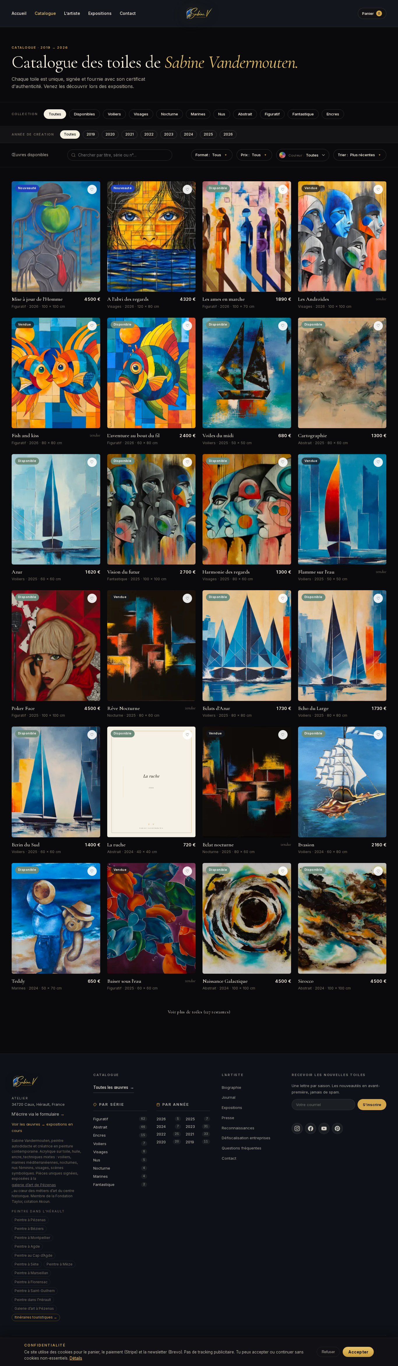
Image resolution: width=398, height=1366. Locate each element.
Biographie (231, 1087)
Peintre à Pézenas (30, 1220)
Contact (128, 13)
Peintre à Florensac (31, 1282)
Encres (333, 114)
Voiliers (114, 114)
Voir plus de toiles (199, 1012)
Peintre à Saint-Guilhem (35, 1290)
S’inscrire (372, 1104)
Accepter (358, 1351)
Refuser (328, 1352)
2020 (110, 134)
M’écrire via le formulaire (38, 1114)
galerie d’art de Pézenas (34, 1184)
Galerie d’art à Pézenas (34, 1308)
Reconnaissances (238, 1128)
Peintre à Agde (27, 1246)
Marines (198, 114)
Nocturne (169, 114)
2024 (188, 134)
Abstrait (245, 114)
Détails (76, 1358)
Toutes (55, 114)
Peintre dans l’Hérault (33, 1300)
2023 (168, 134)
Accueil (19, 13)
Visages (141, 114)
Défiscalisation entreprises (246, 1137)
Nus (221, 114)
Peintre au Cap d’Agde (33, 1255)
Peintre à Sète (27, 1264)
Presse (228, 1117)
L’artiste (72, 13)
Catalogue (45, 13)
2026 (228, 134)
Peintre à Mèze (60, 1264)
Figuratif (272, 114)
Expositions (100, 13)
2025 (208, 134)
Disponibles (84, 114)
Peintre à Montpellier (32, 1237)
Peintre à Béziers (29, 1228)
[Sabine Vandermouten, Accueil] (199, 13)
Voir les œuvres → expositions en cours (42, 1127)
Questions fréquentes (241, 1148)
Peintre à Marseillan (31, 1273)
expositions (120, 86)
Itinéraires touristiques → (36, 1317)
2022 (149, 134)
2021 (129, 134)
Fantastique (303, 114)
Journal (228, 1097)
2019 (91, 134)
